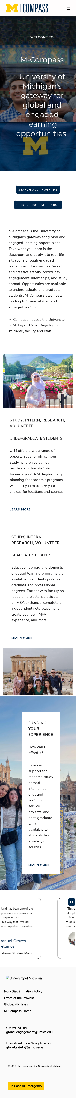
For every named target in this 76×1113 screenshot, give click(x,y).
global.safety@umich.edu (24, 1047)
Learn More (38, 865)
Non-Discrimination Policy (23, 991)
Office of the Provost (19, 998)
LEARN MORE (20, 509)
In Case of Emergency (26, 1086)
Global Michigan (16, 1004)
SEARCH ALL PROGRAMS (38, 189)
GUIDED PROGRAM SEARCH (38, 205)
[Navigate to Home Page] (27, 8)
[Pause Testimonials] (71, 902)
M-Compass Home (17, 1011)
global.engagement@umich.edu (29, 1032)
